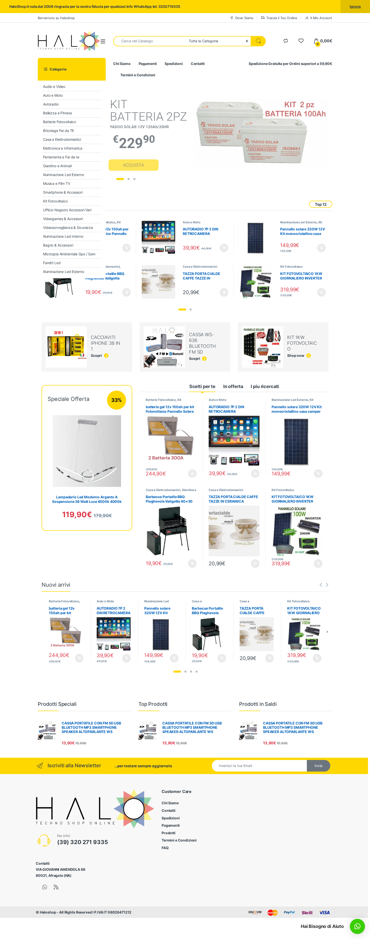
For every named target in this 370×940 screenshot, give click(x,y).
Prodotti (168, 833)
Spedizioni (174, 63)
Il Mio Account (321, 18)
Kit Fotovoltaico (55, 201)
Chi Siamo (122, 63)
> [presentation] (327, 631)
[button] (182, 309)
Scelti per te (202, 386)
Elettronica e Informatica (62, 148)
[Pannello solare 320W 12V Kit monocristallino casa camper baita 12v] (258, 237)
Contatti (198, 63)
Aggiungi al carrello (124, 248)
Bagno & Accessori (58, 245)
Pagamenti (148, 63)
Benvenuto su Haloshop (56, 18)
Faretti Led (51, 263)
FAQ (165, 848)
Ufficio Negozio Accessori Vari (67, 210)
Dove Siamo (244, 18)
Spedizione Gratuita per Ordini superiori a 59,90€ (290, 63)
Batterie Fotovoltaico (59, 122)
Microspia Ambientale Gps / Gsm (69, 254)
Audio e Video (54, 86)
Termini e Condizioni (137, 75)
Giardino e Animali (57, 166)
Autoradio (51, 104)
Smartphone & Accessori (63, 192)
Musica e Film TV (56, 183)
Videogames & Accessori (63, 219)
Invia (318, 765)
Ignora (355, 6)
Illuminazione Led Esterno (63, 174)
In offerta (233, 386)
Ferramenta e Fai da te (61, 157)
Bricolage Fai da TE (58, 130)
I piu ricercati (265, 386)
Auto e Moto (52, 95)
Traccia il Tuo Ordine (281, 18)
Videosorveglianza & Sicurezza (68, 227)
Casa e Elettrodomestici (62, 139)
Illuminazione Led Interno (63, 236)
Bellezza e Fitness (57, 113)
